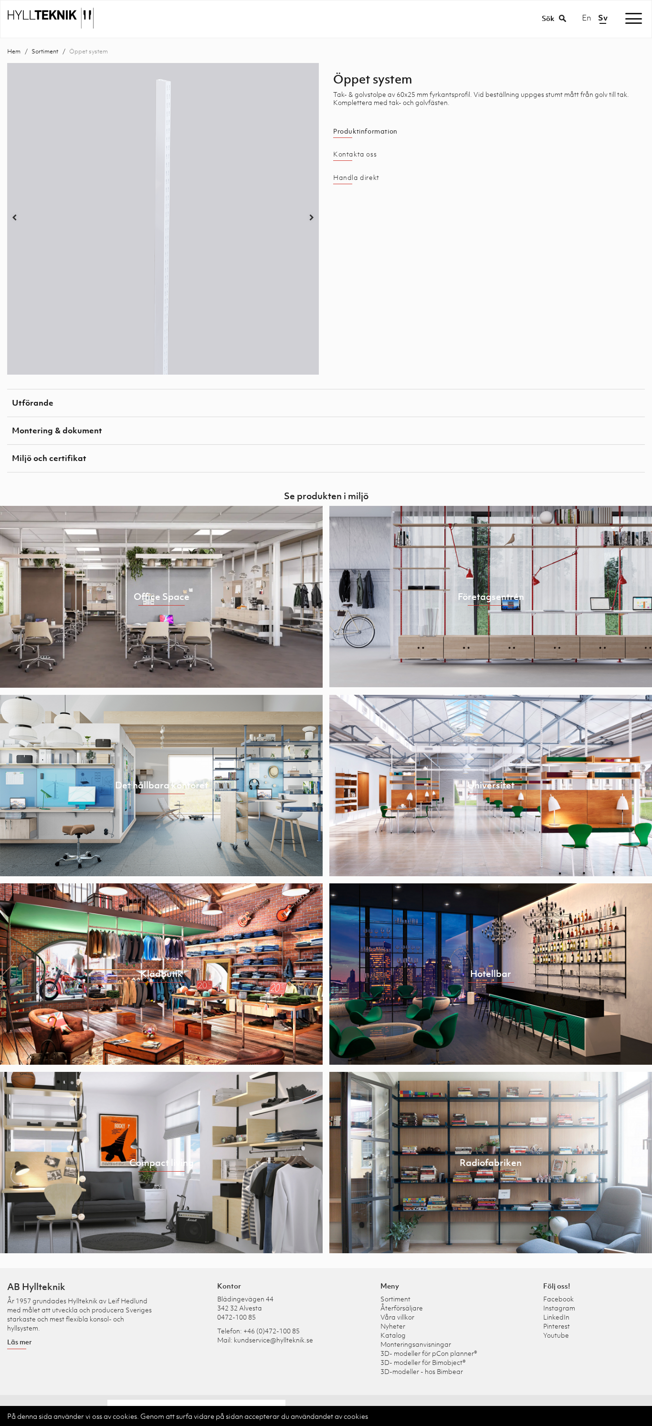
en (586, 17)
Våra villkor (397, 1316)
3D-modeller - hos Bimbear (421, 1371)
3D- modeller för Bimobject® (423, 1362)
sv (603, 17)
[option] (163, 219)
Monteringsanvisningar (415, 1344)
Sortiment (45, 51)
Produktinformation (365, 131)
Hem (14, 51)
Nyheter (392, 1326)
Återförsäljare (401, 1307)
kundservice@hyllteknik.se (273, 1339)
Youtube (556, 1335)
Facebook (558, 1298)
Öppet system (88, 51)
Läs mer (19, 1341)
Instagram (559, 1307)
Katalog (393, 1335)
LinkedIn (556, 1316)
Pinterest (556, 1326)
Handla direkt (356, 177)
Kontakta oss (355, 154)
